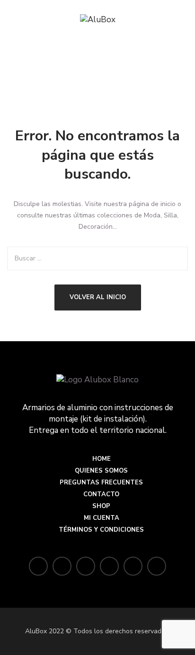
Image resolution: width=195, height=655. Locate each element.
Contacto (101, 494)
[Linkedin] (133, 566)
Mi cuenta (101, 518)
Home (101, 459)
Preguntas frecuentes (101, 482)
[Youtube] (156, 566)
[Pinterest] (109, 566)
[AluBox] (97, 20)
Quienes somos (101, 470)
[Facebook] (62, 566)
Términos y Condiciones (101, 530)
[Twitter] (38, 566)
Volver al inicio (98, 297)
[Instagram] (85, 566)
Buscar (176, 258)
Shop (101, 506)
